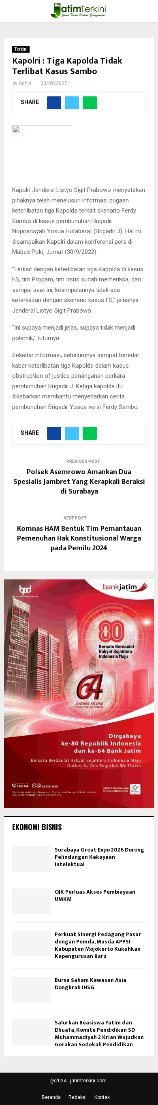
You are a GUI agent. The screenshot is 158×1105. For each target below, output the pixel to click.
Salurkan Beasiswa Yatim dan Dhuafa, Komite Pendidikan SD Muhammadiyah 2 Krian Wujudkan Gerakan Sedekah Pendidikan (99, 1034)
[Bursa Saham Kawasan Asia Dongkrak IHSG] (31, 989)
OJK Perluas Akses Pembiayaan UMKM (95, 895)
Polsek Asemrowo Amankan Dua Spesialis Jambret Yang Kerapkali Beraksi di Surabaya (79, 482)
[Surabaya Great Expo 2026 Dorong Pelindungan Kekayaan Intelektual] (31, 859)
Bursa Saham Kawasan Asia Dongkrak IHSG (90, 983)
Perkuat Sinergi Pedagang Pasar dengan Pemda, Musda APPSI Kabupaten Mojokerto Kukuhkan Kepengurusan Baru (98, 945)
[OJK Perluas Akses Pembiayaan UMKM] (31, 901)
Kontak (102, 1097)
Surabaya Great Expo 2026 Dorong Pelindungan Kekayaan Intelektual (99, 857)
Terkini (21, 49)
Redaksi (77, 1097)
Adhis (25, 83)
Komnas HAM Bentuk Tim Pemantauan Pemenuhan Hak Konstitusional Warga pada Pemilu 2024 (79, 538)
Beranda (51, 1097)
